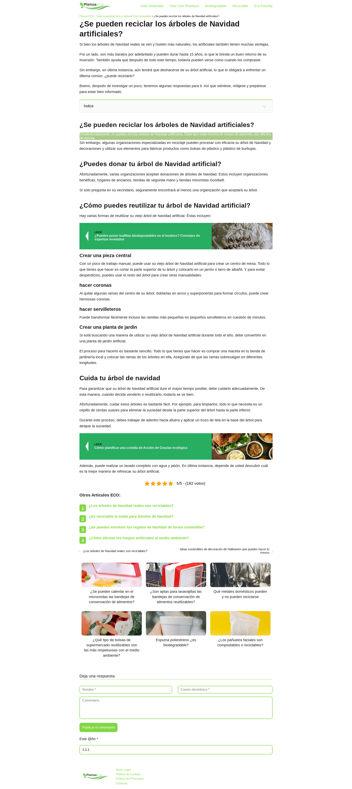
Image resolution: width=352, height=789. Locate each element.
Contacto (122, 783)
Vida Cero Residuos (184, 6)
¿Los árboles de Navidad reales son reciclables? (131, 506)
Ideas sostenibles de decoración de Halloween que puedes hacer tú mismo (224, 550)
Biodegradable (216, 6)
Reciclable (240, 6)
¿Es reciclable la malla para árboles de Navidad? (131, 516)
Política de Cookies (128, 774)
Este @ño (88, 739)
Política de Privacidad (130, 778)
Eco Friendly (263, 6)
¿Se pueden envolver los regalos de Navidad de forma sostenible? (147, 527)
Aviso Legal (123, 769)
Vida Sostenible (152, 6)
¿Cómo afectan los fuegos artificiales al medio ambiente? (139, 538)
